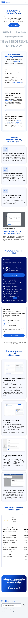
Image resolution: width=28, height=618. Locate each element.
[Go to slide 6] (17, 571)
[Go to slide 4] (13, 571)
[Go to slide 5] (15, 571)
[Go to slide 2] (9, 571)
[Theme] (24, 605)
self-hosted (17, 61)
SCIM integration (17, 122)
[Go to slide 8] (20, 571)
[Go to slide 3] (11, 571)
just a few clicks (17, 82)
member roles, (9, 100)
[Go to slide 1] (7, 571)
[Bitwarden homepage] (6, 2)
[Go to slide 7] (18, 571)
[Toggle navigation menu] (25, 2)
